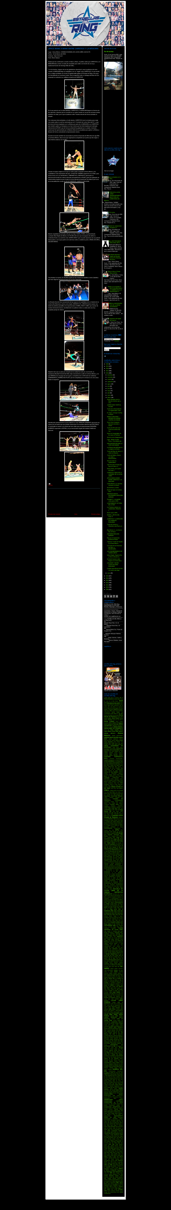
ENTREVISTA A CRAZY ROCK (110, 867)
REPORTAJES (107, 1118)
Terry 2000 (110, 1161)
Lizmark (106, 990)
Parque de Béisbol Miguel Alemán (115, 1066)
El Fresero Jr (119, 844)
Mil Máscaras (117, 1039)
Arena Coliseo (109, 721)
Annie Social (115, 710)
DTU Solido (116, 837)
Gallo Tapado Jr (108, 931)
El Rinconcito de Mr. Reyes (115, 851)
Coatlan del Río (113, 790)
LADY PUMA (112, 986)
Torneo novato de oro (117, 1167)
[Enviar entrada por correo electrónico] (49, 483)
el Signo (109, 852)
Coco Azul (106, 792)
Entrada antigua (95, 514)
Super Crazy (120, 1152)
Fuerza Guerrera (108, 926)
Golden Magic (110, 939)
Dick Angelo (113, 821)
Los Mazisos (116, 996)
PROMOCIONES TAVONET (110, 1107)
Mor (112, 1046)
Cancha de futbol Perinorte (115, 770)
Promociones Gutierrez (118, 1097)
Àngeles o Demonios (108, 709)
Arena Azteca (115, 718)
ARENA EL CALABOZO (118, 725)
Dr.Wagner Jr (114, 826)
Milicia (121, 1039)
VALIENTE (117, 1183)
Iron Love (111, 966)
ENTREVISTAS (119, 884)
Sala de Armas (111, 1126)
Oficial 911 (120, 1053)
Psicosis (111, 1109)
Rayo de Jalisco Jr (118, 1114)
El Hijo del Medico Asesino (115, 845)
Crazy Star (120, 808)
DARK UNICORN (115, 814)
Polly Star (112, 1087)
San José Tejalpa (119, 1136)
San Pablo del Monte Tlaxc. (110, 1137)
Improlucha (120, 963)
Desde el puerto (119, 818)
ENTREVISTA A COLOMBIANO (116, 866)
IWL (121, 966)
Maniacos (121, 1028)
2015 (107, 576)
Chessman (120, 781)
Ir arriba (50, 485)
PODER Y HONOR (108, 1086)
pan (122, 1059)
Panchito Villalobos (108, 1061)
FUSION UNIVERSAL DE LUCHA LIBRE (113, 929)
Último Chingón (116, 1172)
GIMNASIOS (120, 936)
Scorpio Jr (120, 1140)
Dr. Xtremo (120, 825)
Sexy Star (111, 1144)
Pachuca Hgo (120, 1057)
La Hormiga (112, 982)
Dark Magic (107, 814)
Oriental (121, 1055)
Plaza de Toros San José (110, 1083)
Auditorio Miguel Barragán (111, 754)
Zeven (121, 1190)
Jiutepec (116, 970)
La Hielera (115, 979)
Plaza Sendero (119, 1084)
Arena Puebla (119, 740)
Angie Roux (106, 710)
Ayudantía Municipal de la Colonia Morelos (113, 760)
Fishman (118, 924)
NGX (122, 1049)
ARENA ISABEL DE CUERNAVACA (113, 728)
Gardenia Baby (116, 931)
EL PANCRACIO (114, 849)
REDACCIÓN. (107, 1116)
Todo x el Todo (108, 1164)
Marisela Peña (115, 1030)
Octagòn (116, 1053)
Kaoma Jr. (120, 973)
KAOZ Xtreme (107, 974)
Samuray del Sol (111, 1136)
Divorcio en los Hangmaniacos (115, 437)
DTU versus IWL (115, 838)
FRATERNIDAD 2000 (109, 925)
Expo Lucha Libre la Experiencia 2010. (113, 909)
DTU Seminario (108, 837)
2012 (107, 582)
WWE (108, 1189)
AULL (106, 758)
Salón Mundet (107, 1132)
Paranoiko (106, 1065)
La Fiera (110, 979)
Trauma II (116, 1168)
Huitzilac (121, 962)
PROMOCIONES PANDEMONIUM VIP (113, 1106)
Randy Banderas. (119, 1113)
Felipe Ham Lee (119, 920)
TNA (119, 1163)
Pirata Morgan (113, 1073)
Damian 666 (107, 811)
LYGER (121, 1026)
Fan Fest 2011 (119, 917)
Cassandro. (107, 777)
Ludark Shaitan (119, 1024)
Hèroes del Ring (108, 952)
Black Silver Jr (107, 765)
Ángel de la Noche (111, 708)
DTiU (113, 830)
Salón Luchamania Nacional (115, 1130)
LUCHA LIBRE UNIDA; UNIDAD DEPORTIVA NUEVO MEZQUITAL (113, 1017)
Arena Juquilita (114, 730)
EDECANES (120, 840)
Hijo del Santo (112, 959)
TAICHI (121, 1156)
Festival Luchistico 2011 (117, 922)
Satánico (112, 1140)
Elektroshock (113, 853)
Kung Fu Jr (113, 977)
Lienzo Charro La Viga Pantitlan (115, 989)
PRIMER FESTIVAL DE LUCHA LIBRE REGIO (113, 1089)
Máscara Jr (111, 1035)
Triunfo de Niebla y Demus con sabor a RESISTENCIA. (114, 457)
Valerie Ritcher (111, 1183)
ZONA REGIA (113, 1192)
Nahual (111, 1048)
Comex (121, 804)
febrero (109, 397)
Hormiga (106, 962)
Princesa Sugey (108, 1092)
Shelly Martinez (119, 1144)
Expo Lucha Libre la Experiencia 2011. (113, 911)
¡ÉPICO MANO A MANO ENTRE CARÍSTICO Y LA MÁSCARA (73, 49)
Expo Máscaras (108, 914)
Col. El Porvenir (119, 793)
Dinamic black (119, 821)
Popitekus (106, 1088)
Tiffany (105, 1163)
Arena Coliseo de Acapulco (116, 722)
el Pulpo (106, 851)
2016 (107, 373)
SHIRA (112, 1145)
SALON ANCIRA (119, 1126)
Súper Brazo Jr (113, 1152)
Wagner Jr (120, 1187)
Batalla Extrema (119, 762)
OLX (118, 1055)
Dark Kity (116, 812)
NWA (108, 1053)
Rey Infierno (120, 1122)
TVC (108, 1172)
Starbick (121, 1151)
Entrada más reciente (54, 514)
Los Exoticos (118, 994)
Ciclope (105, 785)
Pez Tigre (120, 1072)
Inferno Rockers (107, 964)
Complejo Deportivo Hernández (113, 805)
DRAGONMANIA (108, 828)
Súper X (111, 1156)
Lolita (110, 992)
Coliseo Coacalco (108, 797)
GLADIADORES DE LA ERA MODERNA (113, 937)
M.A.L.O (106, 1027)
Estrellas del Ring (108, 906)
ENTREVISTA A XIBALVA (116, 880)
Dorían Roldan (114, 824)
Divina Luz (108, 824)
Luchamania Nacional (117, 1021)
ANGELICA (116, 709)
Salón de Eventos (108, 1128)
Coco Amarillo (120, 790)
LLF (116, 990)
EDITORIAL (106, 841)
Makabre (106, 1028)
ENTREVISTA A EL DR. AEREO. (113, 871)
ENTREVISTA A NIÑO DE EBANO (113, 878)
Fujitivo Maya (116, 926)
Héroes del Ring (119, 951)
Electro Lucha (120, 852)
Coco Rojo (112, 792)
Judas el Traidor (108, 971)
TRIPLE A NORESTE (111, 1170)
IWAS (116, 966)
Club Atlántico (120, 788)
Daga (121, 809)
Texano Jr (115, 1161)
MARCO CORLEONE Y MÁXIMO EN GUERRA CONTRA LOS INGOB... (114, 418)
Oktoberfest (106, 1055)
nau (119, 1048)
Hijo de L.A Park (113, 957)
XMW (105, 1190)
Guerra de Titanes (114, 941)
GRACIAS (117, 939)
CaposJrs (121, 773)
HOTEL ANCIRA (113, 962)
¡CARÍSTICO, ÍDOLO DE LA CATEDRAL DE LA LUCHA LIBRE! (114, 474)
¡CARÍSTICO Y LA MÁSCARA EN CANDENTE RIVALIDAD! (115, 520)
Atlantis (121, 750)
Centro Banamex (115, 778)
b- (114, 761)
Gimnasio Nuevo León (110, 936)
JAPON (112, 968)
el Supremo (113, 852)
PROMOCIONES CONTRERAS (113, 1101)
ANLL (111, 710)
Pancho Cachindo (118, 1061)
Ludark (113, 1024)
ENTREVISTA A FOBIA (109, 874)
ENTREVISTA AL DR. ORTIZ (110, 883)
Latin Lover (113, 988)
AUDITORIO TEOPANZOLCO (113, 756)
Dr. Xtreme (115, 825)
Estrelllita (121, 906)
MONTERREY (107, 1043)
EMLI (116, 855)
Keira (113, 975)
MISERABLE (107, 1042)
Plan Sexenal (108, 1075)
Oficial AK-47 (107, 1054)
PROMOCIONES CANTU (113, 1099)
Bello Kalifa (106, 764)
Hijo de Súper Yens (113, 958)
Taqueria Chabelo (112, 1157)
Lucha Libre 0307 (109, 999)
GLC (105, 939)
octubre (109, 379)
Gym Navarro (116, 946)
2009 (107, 589)
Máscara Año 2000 (118, 1032)
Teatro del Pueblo (109, 1159)
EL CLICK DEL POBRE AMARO (113, 842)
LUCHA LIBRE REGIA (110, 1009)
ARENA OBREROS (113, 739)
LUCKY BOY (107, 1024)
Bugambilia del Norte (109, 768)
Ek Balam (112, 841)
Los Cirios (118, 993)
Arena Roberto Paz (118, 741)
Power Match (113, 1088)
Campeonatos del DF (109, 769)
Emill (114, 855)
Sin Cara (115, 1147)
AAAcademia (107, 702)
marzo (109, 395)
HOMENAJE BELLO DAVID (116, 960)
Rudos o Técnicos (118, 1125)
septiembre (110, 381)
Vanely (121, 1183)
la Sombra (117, 985)
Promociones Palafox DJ (116, 1105)
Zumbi (121, 1192)
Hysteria (111, 963)
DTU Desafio (119, 833)
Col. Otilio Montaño (115, 794)
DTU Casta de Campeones (110, 833)
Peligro (115, 1067)
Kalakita (110, 973)
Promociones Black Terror (113, 1098)
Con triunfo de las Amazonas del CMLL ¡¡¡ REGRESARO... (114, 547)
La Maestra (118, 982)
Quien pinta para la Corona (111, 1111)
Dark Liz (121, 812)
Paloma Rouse (117, 1059)
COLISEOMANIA (119, 800)
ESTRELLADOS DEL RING (116, 905)
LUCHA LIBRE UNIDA (117, 1013)
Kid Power (118, 975)
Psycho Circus (118, 1109)
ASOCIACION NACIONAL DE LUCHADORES (113, 749)
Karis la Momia (113, 974)
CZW (118, 809)
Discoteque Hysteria (112, 822)
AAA (121, 701)
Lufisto (111, 1026)
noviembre (110, 377)
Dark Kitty (111, 812)
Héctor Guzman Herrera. (117, 950)
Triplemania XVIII (110, 1171)
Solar (115, 1148)
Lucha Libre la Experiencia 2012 (115, 1005)
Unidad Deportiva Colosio (111, 1175)
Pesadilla (106, 1072)
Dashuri (121, 814)
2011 (107, 585)
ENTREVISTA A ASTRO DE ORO (115, 861)
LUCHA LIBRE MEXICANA (110, 1006)
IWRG (106, 968)
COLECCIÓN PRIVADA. (117, 796)
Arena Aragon (107, 718)
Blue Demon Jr (119, 766)
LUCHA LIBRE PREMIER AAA (115, 1007)
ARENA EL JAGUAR (108, 727)
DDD (105, 815)
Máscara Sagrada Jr (118, 1035)
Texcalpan (120, 1161)
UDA (111, 1173)
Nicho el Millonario (108, 1050)
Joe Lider (121, 970)
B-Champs (118, 761)
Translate (116, 341)
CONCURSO (107, 807)
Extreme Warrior (108, 916)
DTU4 (121, 838)
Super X (106, 1156)
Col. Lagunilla (107, 794)
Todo (122, 1163)
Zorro (118, 1192)
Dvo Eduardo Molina (108, 840)
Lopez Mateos (116, 992)
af (106, 704)
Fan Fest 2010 (113, 917)
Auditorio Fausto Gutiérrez (116, 752)
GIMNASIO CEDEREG (109, 933)
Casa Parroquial (119, 776)
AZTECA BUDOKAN (109, 761)
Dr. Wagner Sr (109, 825)
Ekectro (116, 841)
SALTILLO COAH (118, 1134)
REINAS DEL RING (110, 1117)
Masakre (110, 1032)
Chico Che (116, 782)
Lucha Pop (108, 1020)
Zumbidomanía (107, 1193)
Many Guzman (107, 1030)
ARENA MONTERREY (117, 735)
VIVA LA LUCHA (110, 1187)
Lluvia (119, 990)
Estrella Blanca (113, 903)
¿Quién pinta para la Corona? (111, 697)
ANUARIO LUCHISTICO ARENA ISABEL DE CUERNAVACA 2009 (113, 712)
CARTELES (112, 776)
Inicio (75, 514)
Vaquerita (106, 1185)
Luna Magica (116, 1026)
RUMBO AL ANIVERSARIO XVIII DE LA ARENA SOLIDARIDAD (115, 305)
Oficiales (113, 1054)
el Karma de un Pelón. (112, 848)
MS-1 (116, 1047)
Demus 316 (109, 815)
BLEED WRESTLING (109, 766)
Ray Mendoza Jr (108, 1114)
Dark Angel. (116, 811)
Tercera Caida (114, 1160)
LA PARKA (111, 985)
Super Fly (120, 1153)
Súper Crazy (107, 1153)
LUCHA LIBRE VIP (117, 1018)
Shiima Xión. (107, 1145)
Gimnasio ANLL (119, 932)
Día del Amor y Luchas (113, 487)
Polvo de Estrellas (119, 1087)
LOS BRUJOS (112, 993)
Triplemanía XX (119, 1171)
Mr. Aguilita (118, 1046)
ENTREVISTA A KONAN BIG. (116, 876)
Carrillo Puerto (116, 774)
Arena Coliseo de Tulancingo (111, 724)
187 (120, 697)
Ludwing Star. (107, 1026)
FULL (121, 927)
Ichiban (115, 963)
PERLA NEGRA (108, 1069)
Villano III (111, 1186)
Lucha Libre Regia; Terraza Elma (112, 1011)
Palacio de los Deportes (111, 1058)
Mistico (111, 1042)
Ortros (108, 1057)
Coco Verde (118, 792)
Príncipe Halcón (116, 1092)
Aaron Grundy (113, 702)
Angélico (121, 709)
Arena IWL (106, 729)
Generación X (111, 932)
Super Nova (120, 1155)
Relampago (120, 1117)
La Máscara (111, 983)
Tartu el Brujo (120, 1157)
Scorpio (116, 1140)
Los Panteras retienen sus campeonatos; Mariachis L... (114, 509)
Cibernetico (120, 784)
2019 (107, 366)
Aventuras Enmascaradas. (116, 758)
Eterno (105, 907)
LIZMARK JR (111, 990)
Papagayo (111, 1063)
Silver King (110, 1147)
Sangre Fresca (115, 1138)
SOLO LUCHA (119, 1148)
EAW (115, 840)
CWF (113, 809)
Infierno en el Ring (116, 965)
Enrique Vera (116, 860)
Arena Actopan (115, 715)
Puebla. (118, 1110)
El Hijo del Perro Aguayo (113, 846)
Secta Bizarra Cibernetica (110, 1141)
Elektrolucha (106, 853)
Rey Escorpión (113, 1122)
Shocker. (121, 1145)
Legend (118, 988)
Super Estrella (114, 1153)
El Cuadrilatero (111, 844)
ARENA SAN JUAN (109, 743)
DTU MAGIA (119, 836)
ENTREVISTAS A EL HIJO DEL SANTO (113, 886)
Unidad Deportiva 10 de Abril (116, 1174)
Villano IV (116, 1186)
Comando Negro (114, 804)
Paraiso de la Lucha (118, 1063)
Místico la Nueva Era (118, 1042)
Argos (114, 747)
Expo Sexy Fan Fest (117, 914)
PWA (122, 1110)
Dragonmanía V (118, 828)
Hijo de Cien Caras (112, 955)
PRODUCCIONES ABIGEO (113, 1094)
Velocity (110, 1185)
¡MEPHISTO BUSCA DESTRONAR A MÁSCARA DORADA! (115, 495)
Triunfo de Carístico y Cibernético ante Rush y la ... (114, 526)
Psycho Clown (107, 1110)
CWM (116, 809)
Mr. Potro (111, 1047)
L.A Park (119, 977)
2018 (107, 368)
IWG (119, 966)
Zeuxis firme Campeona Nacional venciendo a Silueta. (113, 424)
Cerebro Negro (116, 780)
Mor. (115, 1046)
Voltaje (116, 1187)
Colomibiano (106, 801)
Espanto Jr (114, 897)
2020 (107, 364)
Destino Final (117, 820)
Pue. (112, 1110)
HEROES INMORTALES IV (112, 954)
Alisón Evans (110, 705)
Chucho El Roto (113, 784)
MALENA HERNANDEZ (113, 1028)
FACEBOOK (106, 917)
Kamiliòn (115, 973)
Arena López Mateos (117, 731)
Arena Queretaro (108, 741)
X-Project (120, 1189)
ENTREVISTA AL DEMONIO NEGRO (113, 882)
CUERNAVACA (108, 809)
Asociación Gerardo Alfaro (110, 748)
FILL (115, 924)
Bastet (114, 762)
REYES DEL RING (114, 1124)
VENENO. (115, 1185)
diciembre (110, 375)
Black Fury (120, 764)
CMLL (106, 790)
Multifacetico (106, 1048)
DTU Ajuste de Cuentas (116, 831)
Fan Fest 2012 (107, 918)
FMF (122, 924)
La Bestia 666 (111, 978)
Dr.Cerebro (106, 826)
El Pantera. (120, 849)
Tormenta (121, 1164)
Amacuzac (116, 705)
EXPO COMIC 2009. (115, 907)
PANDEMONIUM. (108, 1062)
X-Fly (112, 1189)
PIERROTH (107, 1074)
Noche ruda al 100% (112, 512)
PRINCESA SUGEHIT (118, 1091)
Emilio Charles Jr (108, 855)
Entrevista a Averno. (109, 863)
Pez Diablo (110, 1072)
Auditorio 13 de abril (109, 751)
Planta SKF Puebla (116, 1075)
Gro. (109, 940)
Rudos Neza (110, 1125)
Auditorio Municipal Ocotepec (116, 755)
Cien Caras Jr (111, 785)
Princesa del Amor (108, 1091)
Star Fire (117, 1151)
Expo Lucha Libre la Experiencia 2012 (113, 912)
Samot (105, 1136)
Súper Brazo (107, 1152)
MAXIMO (121, 1036)
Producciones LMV (109, 1095)
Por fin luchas (108, 51)
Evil (108, 907)
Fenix (105, 921)
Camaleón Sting (119, 768)
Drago (121, 826)
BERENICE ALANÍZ (113, 764)
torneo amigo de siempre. (110, 1166)
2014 (107, 578)
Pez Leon (116, 1072)
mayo (109, 390)
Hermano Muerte (111, 951)
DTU (117, 830)
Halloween (115, 948)
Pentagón (121, 1067)
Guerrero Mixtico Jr (114, 943)
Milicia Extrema (107, 1040)
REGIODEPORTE (118, 1116)
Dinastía (106, 822)
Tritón (105, 1172)
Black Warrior (120, 765)
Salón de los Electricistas (114, 1129)
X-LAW (115, 1189)
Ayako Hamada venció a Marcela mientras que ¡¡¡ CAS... (114, 401)
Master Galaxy (115, 1036)
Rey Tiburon (107, 1124)
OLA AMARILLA (113, 1055)
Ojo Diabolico (119, 1054)
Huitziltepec (106, 963)
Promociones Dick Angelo (110, 1103)
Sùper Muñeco (114, 1155)
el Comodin (118, 843)
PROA (121, 1092)
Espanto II (109, 897)
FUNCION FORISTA (110, 928)
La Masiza (117, 983)
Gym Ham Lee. (114, 944)
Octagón (112, 1053)
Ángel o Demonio (119, 708)
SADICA (106, 1126)
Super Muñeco (107, 1155)
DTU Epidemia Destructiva (111, 834)
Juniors (116, 971)
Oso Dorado (113, 1057)
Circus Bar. (113, 788)
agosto (109, 384)
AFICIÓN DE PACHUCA (113, 704)
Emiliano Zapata (119, 853)
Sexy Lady (117, 1142)
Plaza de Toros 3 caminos (114, 1076)
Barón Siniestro (109, 762)
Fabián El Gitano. (118, 916)
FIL (112, 924)
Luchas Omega (119, 1023)
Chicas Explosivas (108, 782)
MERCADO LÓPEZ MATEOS (111, 1038)
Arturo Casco (119, 747)
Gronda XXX (114, 940)
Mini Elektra (114, 1040)
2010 (107, 587)
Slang (112, 1148)
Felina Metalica (107, 920)
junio (108, 388)
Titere (116, 1163)
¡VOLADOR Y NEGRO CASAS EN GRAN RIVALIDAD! (113, 564)
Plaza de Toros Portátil (118, 1082)
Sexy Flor (111, 1142)
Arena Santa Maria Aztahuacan (115, 744)
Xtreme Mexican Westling (113, 1190)
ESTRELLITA (115, 906)
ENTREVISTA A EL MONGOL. (113, 872)
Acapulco (118, 702)
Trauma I (111, 1168)
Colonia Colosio (114, 801)
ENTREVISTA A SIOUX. (109, 879)
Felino (113, 920)
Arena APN (120, 717)
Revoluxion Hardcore (116, 1120)
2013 (107, 580)
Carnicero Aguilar (108, 774)
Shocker (116, 1145)
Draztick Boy (107, 830)
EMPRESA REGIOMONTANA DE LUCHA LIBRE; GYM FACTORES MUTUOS (113, 856)
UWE (117, 1182)
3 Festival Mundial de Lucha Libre (113, 698)
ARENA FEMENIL (118, 727)
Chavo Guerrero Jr (112, 781)
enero (109, 573)
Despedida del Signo (108, 820)
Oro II (105, 1057)
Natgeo (115, 1048)
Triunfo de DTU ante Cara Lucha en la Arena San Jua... (113, 429)
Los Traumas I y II (113, 997)
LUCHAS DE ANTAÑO (109, 1023)
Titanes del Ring (111, 1163)
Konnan (109, 977)
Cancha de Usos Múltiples (111, 772)
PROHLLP (110, 1097)
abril (108, 393)
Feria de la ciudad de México (113, 921)
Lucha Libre (120, 997)
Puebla (115, 1110)
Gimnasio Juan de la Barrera (115, 935)
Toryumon (106, 1168)
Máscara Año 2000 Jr (110, 1034)
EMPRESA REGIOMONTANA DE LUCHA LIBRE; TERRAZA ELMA (113, 859)
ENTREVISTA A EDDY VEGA (114, 870)
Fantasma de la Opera (117, 918)
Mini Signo (120, 1040)
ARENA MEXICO (109, 733)
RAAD (109, 1113)
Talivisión (106, 1157)
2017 (107, 370)
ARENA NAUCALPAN (111, 737)
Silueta (105, 1147)
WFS (105, 1189)
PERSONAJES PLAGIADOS (116, 1071)
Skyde (109, 1148)
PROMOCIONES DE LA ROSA (113, 1102)
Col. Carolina (113, 793)
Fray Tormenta (119, 925)
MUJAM (121, 1047)
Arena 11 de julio (118, 713)
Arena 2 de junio (108, 715)
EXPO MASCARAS (118, 913)
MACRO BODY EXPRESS (116, 1027)
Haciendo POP (107, 948)
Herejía (105, 951)
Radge (112, 1113)
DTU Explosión (112, 836)
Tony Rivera (115, 1164)
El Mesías (107, 849)
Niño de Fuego (112, 1051)
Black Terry (113, 765)
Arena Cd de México (118, 719)
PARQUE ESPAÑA (108, 1067)
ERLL (105, 887)
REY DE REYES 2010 (113, 1121)
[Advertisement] (61, 501)
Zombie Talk (107, 1192)
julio (108, 386)
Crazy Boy (114, 808)
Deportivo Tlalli (112, 818)
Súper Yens (116, 1156)
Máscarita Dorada (108, 1036)
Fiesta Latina (107, 924)
